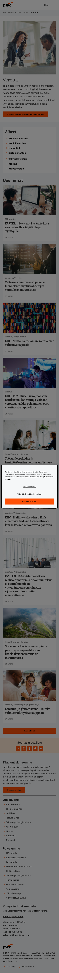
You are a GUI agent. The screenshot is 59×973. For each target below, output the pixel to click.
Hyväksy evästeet (29, 501)
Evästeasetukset (29, 487)
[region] (29, 486)
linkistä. (8, 479)
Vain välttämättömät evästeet (29, 494)
